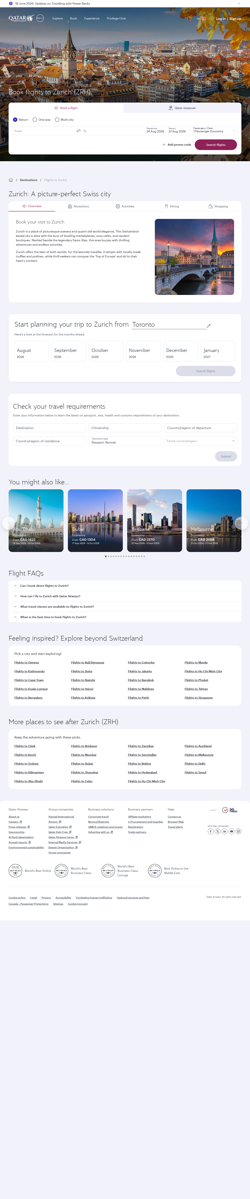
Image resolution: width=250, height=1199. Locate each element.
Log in (221, 18)
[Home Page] (11, 180)
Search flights (205, 371)
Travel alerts (175, 826)
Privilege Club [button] (116, 18)
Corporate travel (98, 816)
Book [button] (73, 18)
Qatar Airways (18, 809)
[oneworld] (40, 18)
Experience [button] (92, 18)
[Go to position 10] (129, 556)
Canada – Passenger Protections (28, 903)
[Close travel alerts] (239, 3)
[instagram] (238, 831)
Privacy (46, 897)
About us (14, 816)
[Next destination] (241, 523)
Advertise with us (98, 832)
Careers (13, 821)
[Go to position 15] (141, 556)
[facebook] (211, 831)
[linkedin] (224, 831)
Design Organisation (61, 847)
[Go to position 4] (113, 556)
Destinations (28, 180)
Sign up (235, 18)
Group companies (60, 809)
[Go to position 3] (111, 556)
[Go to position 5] (116, 556)
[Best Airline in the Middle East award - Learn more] (155, 870)
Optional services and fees (133, 897)
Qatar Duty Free (58, 832)
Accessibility (63, 897)
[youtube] (231, 831)
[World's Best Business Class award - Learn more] (61, 870)
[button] (127, 586)
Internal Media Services (62, 842)
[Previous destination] (8, 523)
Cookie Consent (78, 903)
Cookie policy (17, 897)
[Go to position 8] (123, 556)
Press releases (17, 826)
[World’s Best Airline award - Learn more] (15, 870)
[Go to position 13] (136, 556)
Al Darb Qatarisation (21, 837)
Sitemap (58, 903)
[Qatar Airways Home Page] (22, 18)
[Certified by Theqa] (224, 812)
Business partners (140, 809)
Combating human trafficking (94, 897)
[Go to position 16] (144, 556)
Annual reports (18, 842)
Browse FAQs (176, 821)
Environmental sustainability (26, 847)
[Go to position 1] (106, 556)
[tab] (32, 206)
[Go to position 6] (118, 556)
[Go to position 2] (108, 556)
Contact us (174, 816)
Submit (226, 456)
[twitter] (218, 831)
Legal (33, 897)
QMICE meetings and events (105, 826)
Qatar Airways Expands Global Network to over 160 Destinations (59, 3)
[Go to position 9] (126, 556)
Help (171, 809)
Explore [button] (58, 18)
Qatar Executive (58, 826)
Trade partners (137, 832)
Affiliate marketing (139, 816)
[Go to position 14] (139, 556)
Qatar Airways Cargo (61, 837)
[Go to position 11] (131, 556)
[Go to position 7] (121, 556)
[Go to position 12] (134, 556)
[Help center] (189, 18)
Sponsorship (17, 832)
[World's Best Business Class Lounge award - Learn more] (108, 870)
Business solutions (101, 809)
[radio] (31, 351)
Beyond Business (98, 821)
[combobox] (169, 324)
